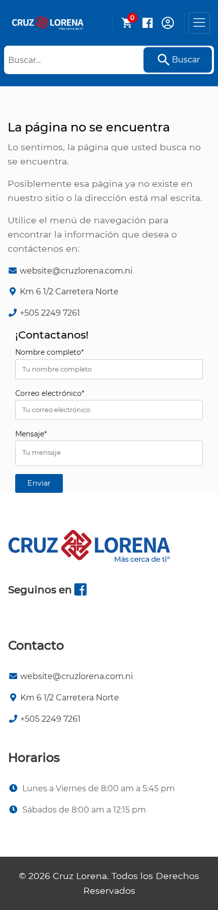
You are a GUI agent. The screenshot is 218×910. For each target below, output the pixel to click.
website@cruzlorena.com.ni (76, 271)
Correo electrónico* (49, 393)
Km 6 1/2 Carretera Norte (69, 291)
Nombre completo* (49, 352)
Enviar (39, 483)
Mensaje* (31, 434)
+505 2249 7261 (50, 313)
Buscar (186, 59)
